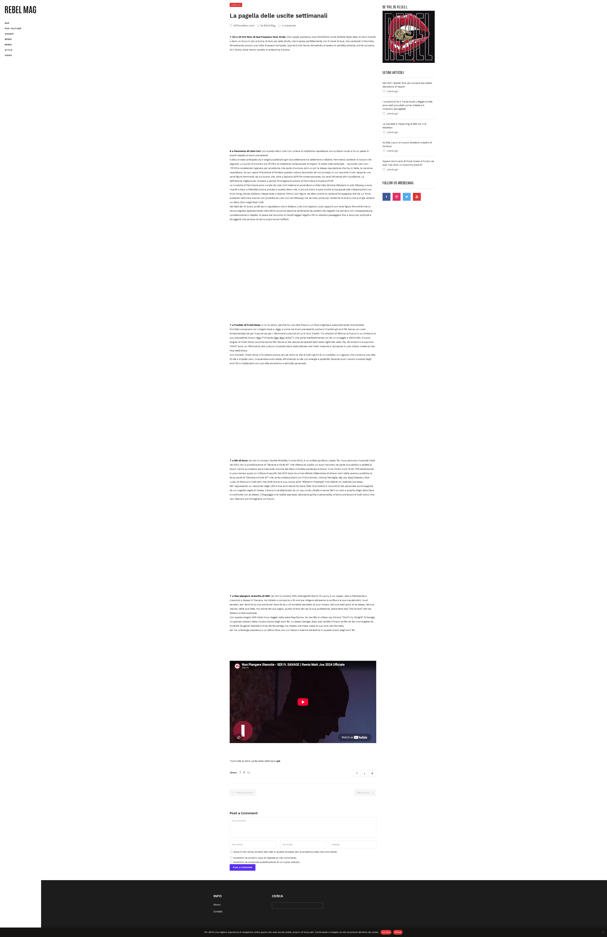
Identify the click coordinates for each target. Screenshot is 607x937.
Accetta (386, 932)
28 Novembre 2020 (243, 25)
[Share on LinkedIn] (248, 772)
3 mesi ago (392, 113)
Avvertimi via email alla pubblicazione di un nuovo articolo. (266, 862)
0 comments (289, 25)
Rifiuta (398, 932)
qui (278, 760)
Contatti (217, 911)
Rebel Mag (270, 25)
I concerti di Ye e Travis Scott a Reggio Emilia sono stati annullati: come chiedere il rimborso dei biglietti (407, 105)
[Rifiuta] (603, 932)
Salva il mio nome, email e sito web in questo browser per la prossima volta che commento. (285, 851)
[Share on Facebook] (240, 772)
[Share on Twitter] (244, 772)
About (216, 904)
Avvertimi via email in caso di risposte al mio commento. (265, 857)
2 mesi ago (392, 91)
